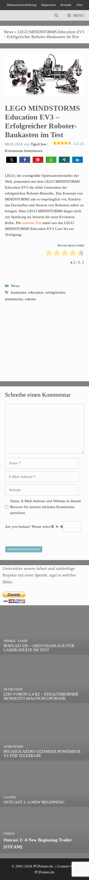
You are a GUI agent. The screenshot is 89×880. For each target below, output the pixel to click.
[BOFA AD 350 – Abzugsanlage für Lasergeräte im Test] (44, 651)
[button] (11, 160)
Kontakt (66, 5)
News (8, 32)
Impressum (48, 5)
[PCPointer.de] (14, 15)
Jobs (79, 5)
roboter (30, 299)
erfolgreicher (55, 292)
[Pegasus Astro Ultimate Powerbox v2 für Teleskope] (44, 757)
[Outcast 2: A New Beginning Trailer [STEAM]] (44, 850)
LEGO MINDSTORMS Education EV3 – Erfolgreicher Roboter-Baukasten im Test (44, 34)
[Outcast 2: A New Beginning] (44, 803)
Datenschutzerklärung (21, 5)
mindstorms (14, 299)
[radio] (48, 253)
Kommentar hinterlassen (24, 151)
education (36, 292)
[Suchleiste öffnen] (56, 15)
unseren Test (31, 223)
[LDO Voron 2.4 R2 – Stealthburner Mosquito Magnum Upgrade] (44, 699)
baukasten (18, 292)
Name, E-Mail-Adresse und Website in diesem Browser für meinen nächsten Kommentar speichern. (45, 507)
